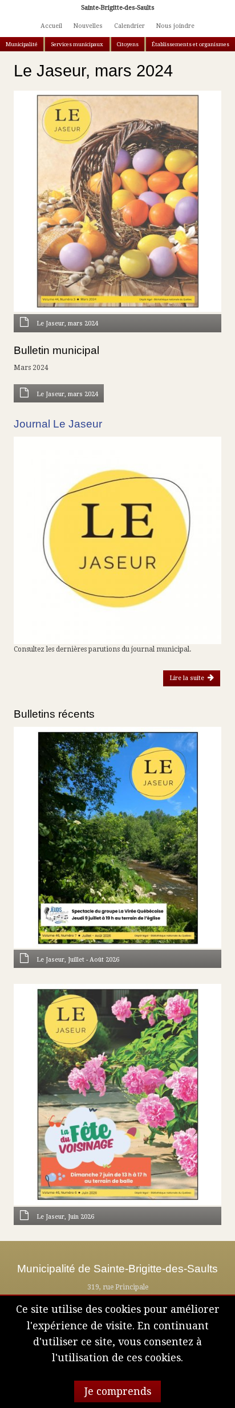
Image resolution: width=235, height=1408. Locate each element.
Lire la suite (190, 678)
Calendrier (129, 26)
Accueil (51, 26)
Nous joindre (175, 26)
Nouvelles (88, 26)
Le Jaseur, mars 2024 (67, 323)
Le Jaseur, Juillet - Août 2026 (78, 959)
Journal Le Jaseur (58, 424)
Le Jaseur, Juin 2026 (65, 1216)
